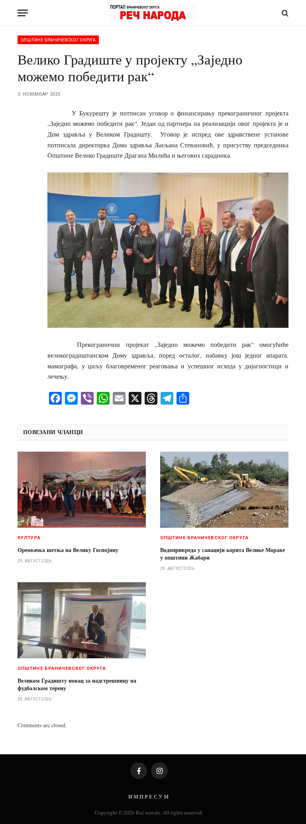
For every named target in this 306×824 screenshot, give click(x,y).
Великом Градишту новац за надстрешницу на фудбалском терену (77, 684)
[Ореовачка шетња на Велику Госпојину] (82, 490)
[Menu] (23, 13)
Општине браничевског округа (58, 40)
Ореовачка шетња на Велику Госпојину (68, 550)
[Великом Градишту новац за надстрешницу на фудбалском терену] (82, 620)
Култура (29, 537)
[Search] (284, 13)
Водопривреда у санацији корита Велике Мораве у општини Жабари (222, 553)
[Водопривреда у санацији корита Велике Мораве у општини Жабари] (224, 490)
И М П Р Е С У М (148, 796)
